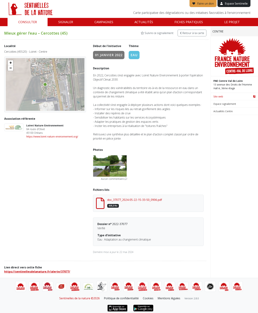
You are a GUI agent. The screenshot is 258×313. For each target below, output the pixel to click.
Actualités (143, 22)
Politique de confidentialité (121, 298)
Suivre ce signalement (158, 33)
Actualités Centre (223, 111)
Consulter (27, 22)
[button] (10, 62)
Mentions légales (169, 298)
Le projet (232, 22)
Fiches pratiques (188, 22)
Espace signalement (224, 104)
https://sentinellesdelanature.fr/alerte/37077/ (37, 272)
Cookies (148, 298)
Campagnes (103, 22)
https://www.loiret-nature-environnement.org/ (52, 136)
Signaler (65, 22)
